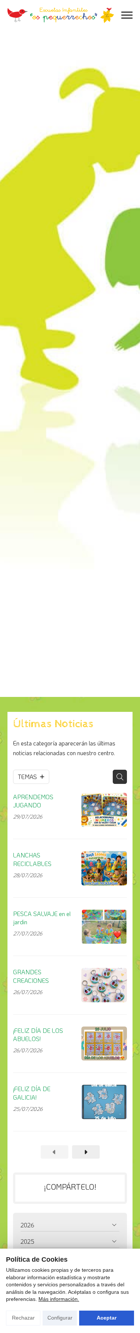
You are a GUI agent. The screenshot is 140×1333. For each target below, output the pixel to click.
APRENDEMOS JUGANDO (33, 801)
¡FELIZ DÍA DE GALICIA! (31, 1093)
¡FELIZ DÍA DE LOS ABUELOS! (38, 1035)
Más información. (58, 1299)
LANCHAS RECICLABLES (32, 859)
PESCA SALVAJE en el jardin (42, 918)
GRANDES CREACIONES (31, 976)
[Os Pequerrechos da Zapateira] (60, 15)
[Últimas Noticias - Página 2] (86, 1152)
